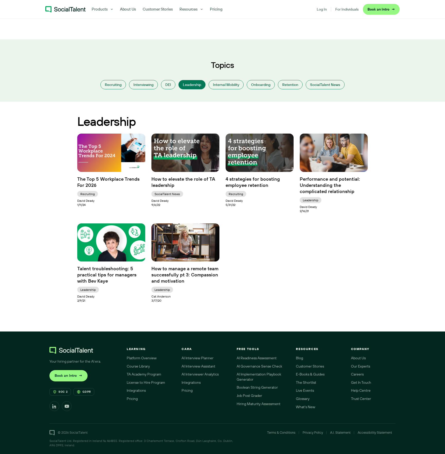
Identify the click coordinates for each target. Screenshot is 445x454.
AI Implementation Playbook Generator (259, 377)
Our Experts (360, 366)
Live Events (305, 390)
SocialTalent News (325, 84)
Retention (290, 84)
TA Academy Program (144, 374)
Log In (322, 9)
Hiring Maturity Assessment (258, 403)
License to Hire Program (146, 382)
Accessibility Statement (375, 432)
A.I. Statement (340, 432)
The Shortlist (306, 382)
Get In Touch (361, 382)
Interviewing (143, 84)
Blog (299, 358)
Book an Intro (381, 9)
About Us (128, 9)
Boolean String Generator (257, 387)
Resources (188, 9)
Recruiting (113, 84)
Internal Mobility (226, 84)
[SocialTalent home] (65, 9)
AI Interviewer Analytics (200, 374)
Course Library (138, 366)
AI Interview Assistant (198, 366)
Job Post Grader (249, 395)
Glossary (303, 398)
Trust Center (361, 398)
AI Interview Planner (197, 358)
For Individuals (347, 9)
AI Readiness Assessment (257, 358)
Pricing (216, 9)
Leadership (192, 84)
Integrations (136, 390)
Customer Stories (158, 9)
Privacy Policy (313, 432)
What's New (305, 407)
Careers (357, 374)
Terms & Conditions (281, 432)
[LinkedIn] (54, 406)
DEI (168, 84)
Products (99, 9)
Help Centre (361, 390)
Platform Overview (142, 358)
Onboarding (260, 84)
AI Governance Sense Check (259, 366)
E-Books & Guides (310, 374)
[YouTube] (67, 406)
